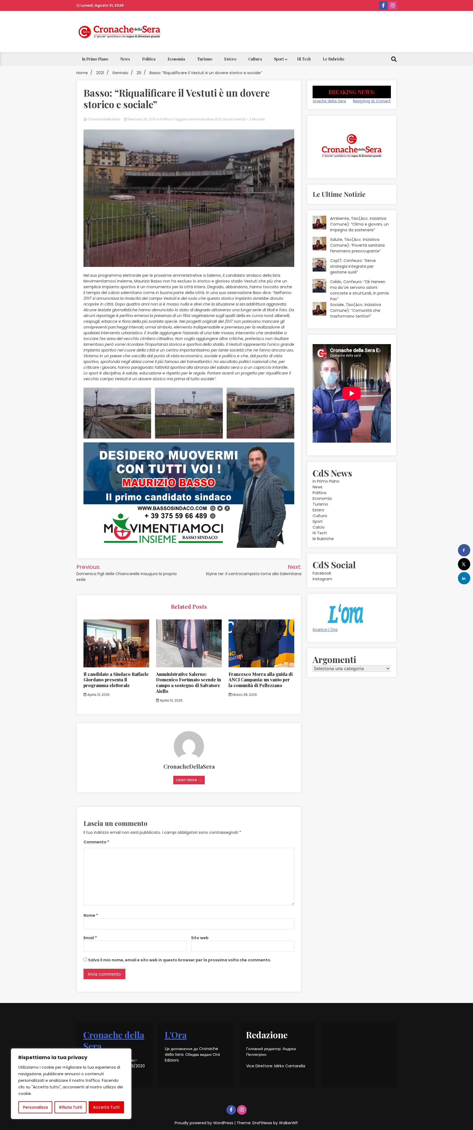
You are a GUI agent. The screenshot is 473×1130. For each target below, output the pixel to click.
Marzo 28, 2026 (244, 694)
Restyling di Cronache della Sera (349, 100)
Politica (148, 59)
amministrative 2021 (204, 119)
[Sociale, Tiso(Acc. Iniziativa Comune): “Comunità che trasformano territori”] (319, 309)
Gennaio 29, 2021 (142, 119)
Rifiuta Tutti (70, 1107)
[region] (71, 1083)
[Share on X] (464, 564)
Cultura (255, 59)
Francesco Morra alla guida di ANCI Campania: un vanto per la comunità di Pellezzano (261, 679)
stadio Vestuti (234, 119)
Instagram (322, 579)
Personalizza (35, 1107)
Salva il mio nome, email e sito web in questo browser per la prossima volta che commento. (179, 960)
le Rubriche (334, 59)
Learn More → (189, 780)
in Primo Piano (95, 59)
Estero (230, 59)
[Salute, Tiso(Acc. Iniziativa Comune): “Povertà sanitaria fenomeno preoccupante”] (319, 244)
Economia (176, 59)
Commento (96, 842)
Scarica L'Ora (325, 629)
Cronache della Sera (113, 1040)
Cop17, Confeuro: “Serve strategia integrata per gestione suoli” (353, 266)
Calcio (319, 527)
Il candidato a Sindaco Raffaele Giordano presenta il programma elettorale (116, 679)
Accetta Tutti (106, 1107)
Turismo (204, 59)
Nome (90, 915)
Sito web (200, 938)
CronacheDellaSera (104, 119)
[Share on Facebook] (464, 550)
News (125, 59)
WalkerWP (288, 1123)
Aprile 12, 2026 (98, 694)
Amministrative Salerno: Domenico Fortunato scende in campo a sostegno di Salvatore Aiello (188, 682)
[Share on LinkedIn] (464, 578)
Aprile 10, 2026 (171, 700)
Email (90, 938)
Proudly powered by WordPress (204, 1123)
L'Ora (176, 1034)
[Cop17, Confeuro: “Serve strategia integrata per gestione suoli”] (319, 265)
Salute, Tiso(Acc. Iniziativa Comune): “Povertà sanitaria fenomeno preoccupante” (357, 245)
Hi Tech (304, 59)
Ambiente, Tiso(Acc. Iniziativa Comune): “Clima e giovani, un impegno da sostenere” (359, 224)
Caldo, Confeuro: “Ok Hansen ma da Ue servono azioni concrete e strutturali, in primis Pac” (359, 290)
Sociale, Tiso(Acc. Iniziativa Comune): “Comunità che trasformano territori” (355, 310)
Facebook (322, 573)
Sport (279, 59)
